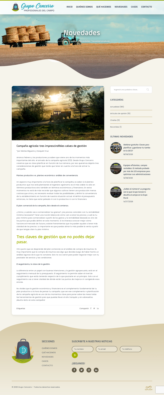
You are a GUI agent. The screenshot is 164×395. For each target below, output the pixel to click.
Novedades (121, 7)
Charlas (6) (115, 120)
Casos (134, 7)
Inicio (70, 7)
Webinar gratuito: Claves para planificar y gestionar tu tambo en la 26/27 (136, 148)
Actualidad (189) (117, 107)
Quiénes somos (84, 7)
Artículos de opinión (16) (120, 113)
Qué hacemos (103, 7)
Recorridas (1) (116, 127)
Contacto (146, 7)
